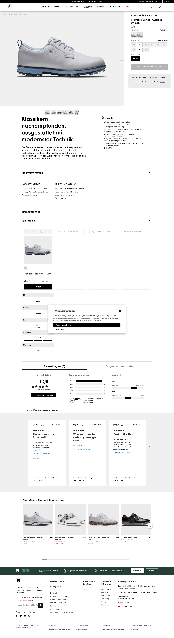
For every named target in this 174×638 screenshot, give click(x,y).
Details (162, 82)
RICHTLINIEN (134, 629)
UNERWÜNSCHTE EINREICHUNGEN (141, 625)
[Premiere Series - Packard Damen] (38, 534)
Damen (57, 7)
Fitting (85, 589)
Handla (38, 287)
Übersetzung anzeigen (41, 453)
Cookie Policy (97, 320)
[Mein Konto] (155, 7)
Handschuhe (72, 7)
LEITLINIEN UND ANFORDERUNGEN (59, 629)
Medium (135, 58)
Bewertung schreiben (150, 15)
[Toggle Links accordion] (65, 581)
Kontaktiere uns (123, 602)
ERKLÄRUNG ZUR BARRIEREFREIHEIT (114, 629)
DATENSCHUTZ (52, 625)
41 (139, 50)
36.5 (134, 45)
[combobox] (70, 231)
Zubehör (101, 7)
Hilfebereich (132, 586)
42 (146, 50)
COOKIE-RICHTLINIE (82, 625)
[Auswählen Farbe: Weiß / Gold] (134, 35)
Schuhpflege (54, 590)
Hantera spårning (61, 329)
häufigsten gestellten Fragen (128, 588)
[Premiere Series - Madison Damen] (103, 534)
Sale (127, 7)
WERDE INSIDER (137, 571)
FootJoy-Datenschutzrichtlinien (29, 599)
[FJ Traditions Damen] (136, 534)
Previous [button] (2, 58)
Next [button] (122, 58)
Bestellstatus (106, 589)
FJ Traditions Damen (129, 538)
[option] (62, 58)
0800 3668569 (123, 596)
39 (158, 45)
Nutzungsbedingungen (58, 599)
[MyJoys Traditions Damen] (70, 534)
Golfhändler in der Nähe (59, 596)
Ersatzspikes (54, 593)
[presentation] (54, 366)
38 (146, 45)
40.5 (134, 50)
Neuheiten (115, 7)
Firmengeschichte (56, 587)
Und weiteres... (118, 571)
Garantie (104, 592)
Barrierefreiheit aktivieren (148, 1)
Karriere (53, 606)
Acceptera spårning (63, 325)
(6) (140, 15)
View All (55, 410)
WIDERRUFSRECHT (81, 629)
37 (139, 45)
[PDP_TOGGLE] (147, 220)
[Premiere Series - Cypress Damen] (62, 58)
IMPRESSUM (107, 625)
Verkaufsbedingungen (58, 603)
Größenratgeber (162, 40)
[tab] (159, 7)
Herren (45, 7)
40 (164, 45)
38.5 (152, 45)
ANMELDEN (151, 571)
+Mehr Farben (59, 543)
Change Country (127, 606)
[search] (151, 7)
